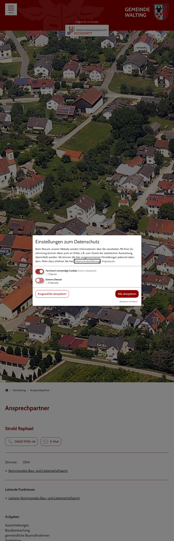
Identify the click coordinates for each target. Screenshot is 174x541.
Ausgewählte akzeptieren (52, 293)
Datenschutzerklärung (87, 261)
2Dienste (52, 282)
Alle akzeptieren (127, 293)
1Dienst (51, 274)
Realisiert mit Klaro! (128, 301)
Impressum (108, 261)
